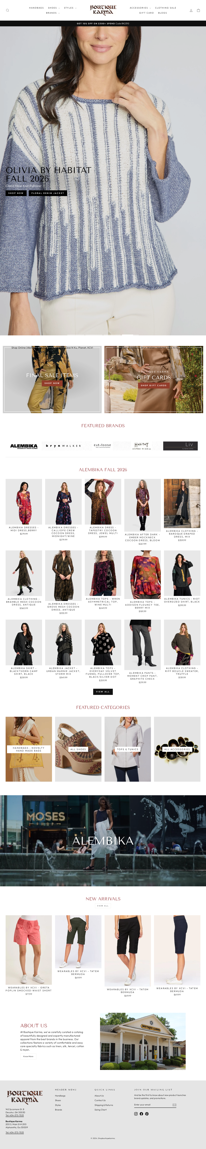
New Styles (114, 190)
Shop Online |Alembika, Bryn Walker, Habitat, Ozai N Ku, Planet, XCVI (52, 347)
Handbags (36, 7)
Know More (28, 1056)
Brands (52, 12)
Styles (69, 7)
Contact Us (100, 1100)
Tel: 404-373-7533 (15, 1115)
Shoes (53, 7)
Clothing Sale (165, 7)
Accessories (139, 7)
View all (103, 691)
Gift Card (146, 12)
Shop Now (89, 190)
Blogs (162, 12)
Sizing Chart (101, 1109)
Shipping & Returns (104, 1105)
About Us (99, 1095)
